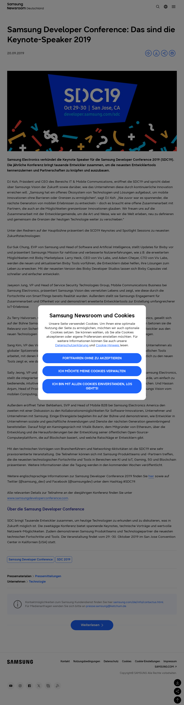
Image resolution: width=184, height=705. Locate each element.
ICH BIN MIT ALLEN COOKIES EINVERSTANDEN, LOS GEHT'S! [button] (92, 386)
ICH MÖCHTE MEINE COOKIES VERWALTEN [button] (92, 371)
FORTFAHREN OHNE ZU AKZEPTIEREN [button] (92, 358)
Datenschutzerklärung (72, 345)
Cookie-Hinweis (108, 345)
